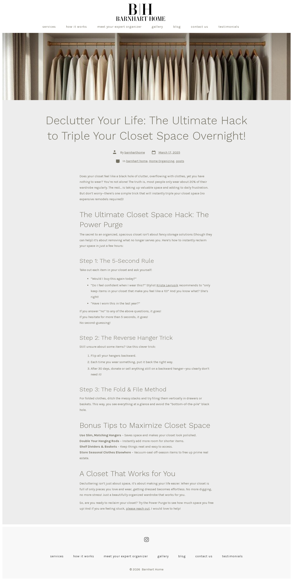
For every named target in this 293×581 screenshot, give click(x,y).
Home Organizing (161, 161)
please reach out (138, 508)
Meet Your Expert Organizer (119, 27)
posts (180, 161)
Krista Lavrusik (167, 285)
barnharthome (134, 152)
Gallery (157, 27)
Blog (177, 27)
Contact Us (199, 27)
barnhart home (136, 161)
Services (49, 27)
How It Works (76, 27)
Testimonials (228, 27)
